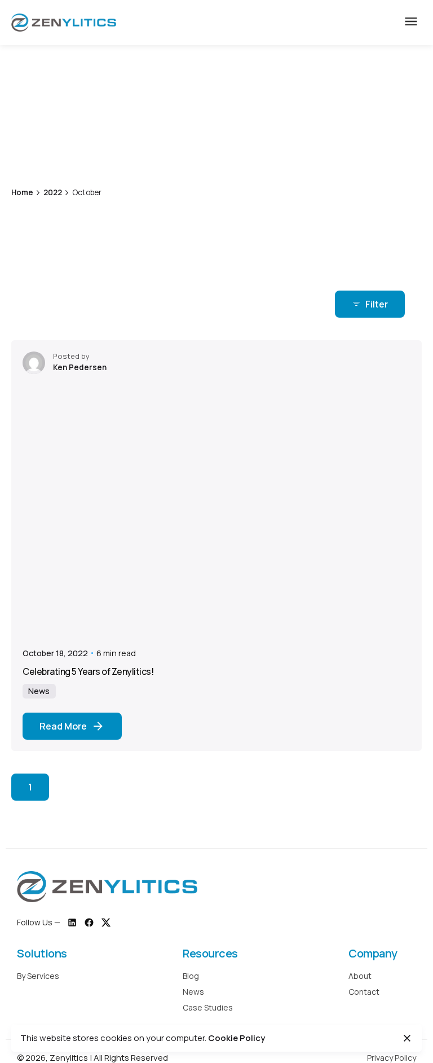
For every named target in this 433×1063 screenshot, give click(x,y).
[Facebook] (89, 922)
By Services (38, 975)
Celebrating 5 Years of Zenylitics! (88, 671)
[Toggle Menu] (411, 22)
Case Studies (208, 1007)
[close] (353, 131)
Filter (376, 304)
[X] (106, 922)
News (39, 691)
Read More (63, 726)
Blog (191, 975)
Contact (363, 991)
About (360, 975)
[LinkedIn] (72, 922)
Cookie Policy (236, 1038)
